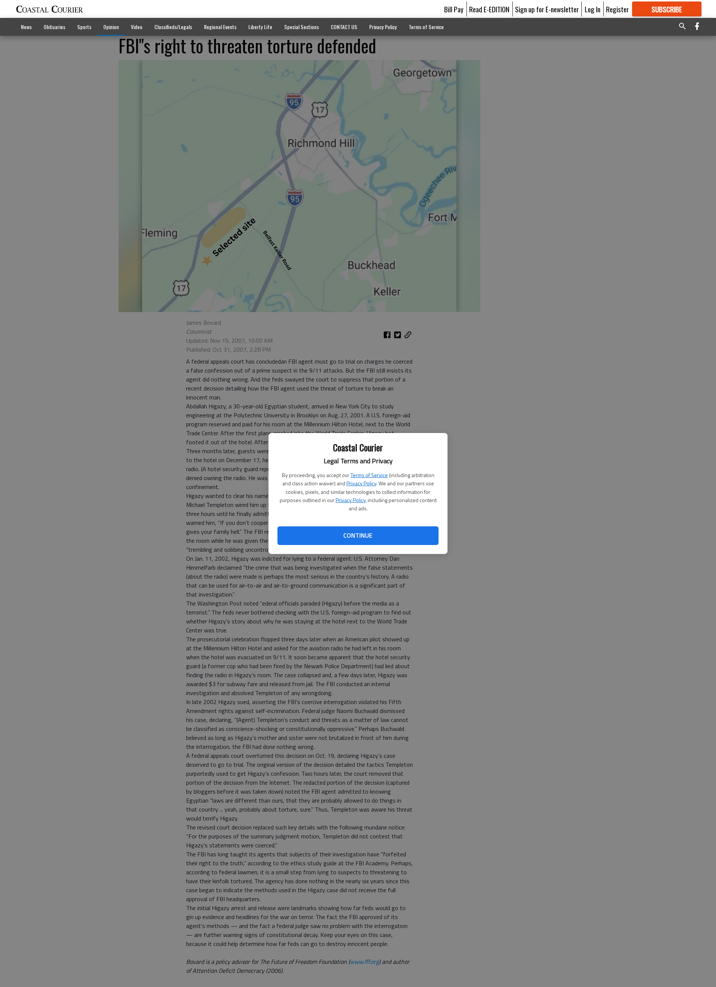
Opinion (111, 27)
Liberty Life (260, 27)
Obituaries (54, 27)
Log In (592, 9)
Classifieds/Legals (173, 27)
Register (617, 9)
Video (136, 27)
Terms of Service (369, 475)
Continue (357, 535)
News (26, 27)
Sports (84, 27)
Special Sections (301, 27)
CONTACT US (344, 27)
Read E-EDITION (489, 9)
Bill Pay (454, 9)
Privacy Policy (361, 483)
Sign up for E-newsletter (547, 9)
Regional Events (220, 27)
